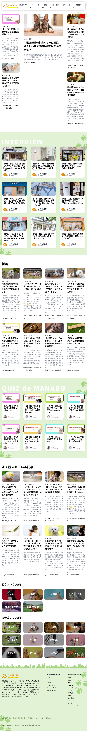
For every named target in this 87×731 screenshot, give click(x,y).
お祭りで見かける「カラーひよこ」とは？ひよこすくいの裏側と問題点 (10, 490)
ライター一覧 (38, 718)
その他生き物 (77, 6)
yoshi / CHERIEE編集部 (51, 575)
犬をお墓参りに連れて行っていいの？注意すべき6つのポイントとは (76, 544)
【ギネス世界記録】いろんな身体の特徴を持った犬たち (75, 341)
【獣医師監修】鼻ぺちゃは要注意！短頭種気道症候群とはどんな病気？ (42, 46)
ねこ (37, 6)
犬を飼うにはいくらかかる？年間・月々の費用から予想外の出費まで (53, 342)
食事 (69, 683)
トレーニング (72, 688)
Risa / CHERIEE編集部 (8, 575)
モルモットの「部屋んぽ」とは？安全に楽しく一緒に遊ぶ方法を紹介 (31, 342)
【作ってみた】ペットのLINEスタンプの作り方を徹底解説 (53, 489)
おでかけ (29, 281)
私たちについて (22, 6)
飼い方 (73, 84)
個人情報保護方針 (19, 718)
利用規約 (30, 718)
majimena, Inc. (35, 725)
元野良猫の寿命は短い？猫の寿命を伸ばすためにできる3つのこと (11, 287)
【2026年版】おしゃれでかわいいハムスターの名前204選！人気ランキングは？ (32, 490)
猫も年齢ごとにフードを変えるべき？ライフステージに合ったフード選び (53, 287)
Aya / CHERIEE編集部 (8, 370)
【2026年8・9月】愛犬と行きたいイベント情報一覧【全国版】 (32, 286)
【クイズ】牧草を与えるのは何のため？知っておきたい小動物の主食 (10, 342)
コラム (8, 75)
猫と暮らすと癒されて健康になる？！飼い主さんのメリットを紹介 (75, 33)
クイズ (8, 26)
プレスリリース (73, 706)
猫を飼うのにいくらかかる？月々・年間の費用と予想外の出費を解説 (75, 91)
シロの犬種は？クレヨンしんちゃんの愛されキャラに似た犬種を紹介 (53, 544)
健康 (30, 39)
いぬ (31, 6)
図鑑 (50, 538)
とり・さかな (54, 6)
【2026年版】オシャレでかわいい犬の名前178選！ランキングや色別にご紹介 (32, 544)
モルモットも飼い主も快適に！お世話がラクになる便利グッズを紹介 (75, 287)
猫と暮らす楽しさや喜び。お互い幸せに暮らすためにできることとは (10, 81)
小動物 (44, 6)
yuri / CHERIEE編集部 (8, 58)
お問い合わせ (49, 718)
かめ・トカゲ (65, 6)
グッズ (74, 281)
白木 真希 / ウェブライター (9, 318)
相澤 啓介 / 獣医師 (30, 62)
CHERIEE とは (6, 718)
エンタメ (31, 484)
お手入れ (71, 685)
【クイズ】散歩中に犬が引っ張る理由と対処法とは (10, 32)
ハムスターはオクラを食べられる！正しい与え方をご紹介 (10, 543)
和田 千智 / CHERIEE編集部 (75, 123)
